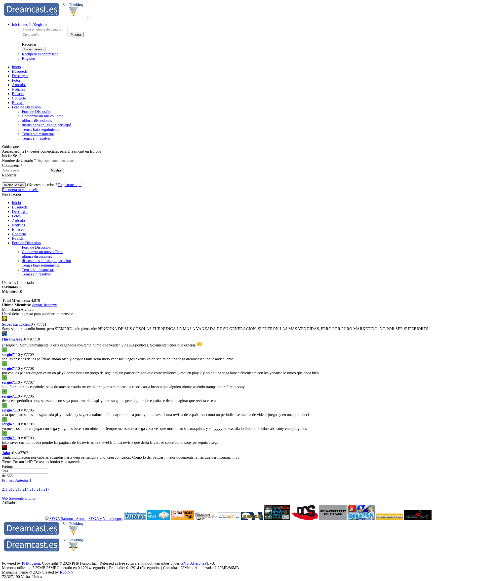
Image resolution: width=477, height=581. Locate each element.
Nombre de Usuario (19, 160)
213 (19, 489)
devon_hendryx (44, 305)
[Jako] (238, 448)
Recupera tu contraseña (40, 54)
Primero (8, 480)
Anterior (21, 480)
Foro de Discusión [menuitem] (36, 111)
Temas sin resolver (36, 138)
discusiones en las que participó (46, 125)
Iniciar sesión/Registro (29, 24)
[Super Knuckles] (238, 319)
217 (46, 489)
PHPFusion (31, 563)
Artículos (19, 85)
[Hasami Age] (238, 334)
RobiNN (67, 572)
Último (30, 498)
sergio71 (9, 354)
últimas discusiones (37, 120)
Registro (28, 58)
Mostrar (76, 34)
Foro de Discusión (26, 243)
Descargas (20, 76)
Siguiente (16, 498)
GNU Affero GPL (194, 563)
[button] (10, 345)
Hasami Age (12, 339)
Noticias (18, 89)
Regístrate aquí (69, 185)
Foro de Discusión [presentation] (26, 107)
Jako (6, 453)
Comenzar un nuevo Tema (42, 116)
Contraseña (12, 165)
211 (5, 489)
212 (12, 489)
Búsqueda (20, 71)
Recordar (29, 44)
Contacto (19, 98)
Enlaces (18, 94)
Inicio (16, 67)
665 (5, 498)
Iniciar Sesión (33, 49)
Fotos (16, 80)
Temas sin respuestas (38, 134)
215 (33, 489)
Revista (18, 103)
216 (39, 489)
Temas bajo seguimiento (41, 129)
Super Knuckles (15, 324)
